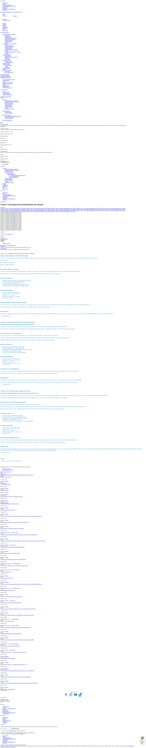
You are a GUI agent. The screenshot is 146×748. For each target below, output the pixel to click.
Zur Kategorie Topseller (4, 74)
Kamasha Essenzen (8, 47)
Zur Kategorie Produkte (4, 32)
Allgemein (5, 91)
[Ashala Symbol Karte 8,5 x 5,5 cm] (7, 652)
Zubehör (2, 474)
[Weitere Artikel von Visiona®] (2, 207)
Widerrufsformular (6, 711)
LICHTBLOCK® (6, 80)
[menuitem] (74, 2)
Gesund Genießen (8, 61)
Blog (4, 187)
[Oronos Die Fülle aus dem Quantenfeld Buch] (9, 670)
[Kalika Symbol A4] (4, 658)
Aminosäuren (7, 36)
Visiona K (7, 490)
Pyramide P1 (8, 484)
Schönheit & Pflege (8, 65)
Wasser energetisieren (9, 118)
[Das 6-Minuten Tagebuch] (5, 553)
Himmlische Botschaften (9, 46)
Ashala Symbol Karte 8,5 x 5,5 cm (20, 652)
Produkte (4, 168)
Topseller (4, 183)
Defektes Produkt (6, 706)
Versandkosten (20, 732)
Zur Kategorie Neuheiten (4, 75)
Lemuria (6, 50)
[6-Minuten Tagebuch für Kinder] (6, 547)
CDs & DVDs (7, 59)
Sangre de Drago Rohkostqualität (20, 559)
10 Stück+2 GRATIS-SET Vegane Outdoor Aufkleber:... (35, 540)
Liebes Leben (7, 71)
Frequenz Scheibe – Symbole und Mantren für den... (32, 516)
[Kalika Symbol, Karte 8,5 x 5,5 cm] (7, 664)
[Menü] (144, 736)
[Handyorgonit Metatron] (5, 503)
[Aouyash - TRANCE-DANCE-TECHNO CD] (9, 608)
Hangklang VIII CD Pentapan (15, 602)
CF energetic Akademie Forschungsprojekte (13, 116)
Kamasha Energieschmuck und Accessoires (13, 51)
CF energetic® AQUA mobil (17, 496)
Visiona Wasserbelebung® (10, 117)
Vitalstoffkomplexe (8, 41)
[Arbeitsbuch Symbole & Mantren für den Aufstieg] (10, 683)
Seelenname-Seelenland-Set (17, 633)
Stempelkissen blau (11, 590)
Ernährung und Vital (6, 60)
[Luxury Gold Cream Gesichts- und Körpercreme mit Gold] (11, 584)
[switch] (142, 743)
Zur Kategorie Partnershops (5, 77)
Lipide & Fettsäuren (8, 37)
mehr (29, 247)
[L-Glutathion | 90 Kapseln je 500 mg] (7, 565)
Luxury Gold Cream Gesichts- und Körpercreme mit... (32, 584)
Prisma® (4, 84)
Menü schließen (5, 164)
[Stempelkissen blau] (4, 590)
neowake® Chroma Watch (7, 83)
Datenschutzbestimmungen (11, 730)
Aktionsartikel (5, 185)
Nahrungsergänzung (6, 92)
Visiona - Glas (9, 571)
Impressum (5, 10)
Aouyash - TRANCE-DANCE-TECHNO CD (26, 608)
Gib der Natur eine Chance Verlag (11, 57)
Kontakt (4, 3)
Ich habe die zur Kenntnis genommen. (13, 730)
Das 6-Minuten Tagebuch (15, 553)
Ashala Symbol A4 (11, 509)
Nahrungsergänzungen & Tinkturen (9, 34)
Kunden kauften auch (14, 474)
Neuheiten (4, 184)
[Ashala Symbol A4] (4, 509)
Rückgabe (4, 709)
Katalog (4, 719)
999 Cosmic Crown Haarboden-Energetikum (26, 639)
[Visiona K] (2, 490)
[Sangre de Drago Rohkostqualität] (7, 559)
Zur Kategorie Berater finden (5, 96)
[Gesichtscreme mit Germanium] (6, 528)
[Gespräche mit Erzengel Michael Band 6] (8, 676)
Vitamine (6, 42)
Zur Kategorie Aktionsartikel (5, 76)
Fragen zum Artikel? (6, 468)
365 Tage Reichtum (6, 63)
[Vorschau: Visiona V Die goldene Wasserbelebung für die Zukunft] (12, 208)
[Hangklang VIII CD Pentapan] (5, 602)
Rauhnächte (7, 54)
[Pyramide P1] (3, 484)
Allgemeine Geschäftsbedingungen (9, 9)
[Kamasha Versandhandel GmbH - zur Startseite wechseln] (11, 12)
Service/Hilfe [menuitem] (8, 5)
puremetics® (7, 67)
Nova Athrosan (10, 621)
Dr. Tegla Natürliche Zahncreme (8, 79)
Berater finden (5, 2)
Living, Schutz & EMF (9, 72)
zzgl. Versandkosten (8, 234)
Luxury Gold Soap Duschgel (17, 596)
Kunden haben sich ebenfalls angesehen (26, 474)
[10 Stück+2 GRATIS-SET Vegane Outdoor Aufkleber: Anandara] (12, 540)
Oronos (6, 44)
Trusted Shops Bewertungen (11, 245)
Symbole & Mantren (8, 48)
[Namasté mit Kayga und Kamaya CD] (7, 522)
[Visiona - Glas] (3, 571)
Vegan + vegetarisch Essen (7, 94)
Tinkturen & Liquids (8, 40)
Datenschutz (5, 8)
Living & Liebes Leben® (7, 70)
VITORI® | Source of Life (7, 87)
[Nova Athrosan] (4, 621)
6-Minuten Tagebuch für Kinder (19, 547)
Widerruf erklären (6, 713)
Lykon (4, 81)
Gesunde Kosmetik (6, 64)
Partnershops (5, 186)
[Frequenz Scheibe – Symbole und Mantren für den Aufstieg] (11, 516)
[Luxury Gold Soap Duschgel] (6, 596)
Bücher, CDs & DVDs (7, 55)
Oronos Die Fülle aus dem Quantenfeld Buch (26, 670)
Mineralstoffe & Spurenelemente (11, 38)
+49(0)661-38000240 (4, 699)
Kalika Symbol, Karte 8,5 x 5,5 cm (20, 664)
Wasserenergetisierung (9, 62)
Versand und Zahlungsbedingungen (9, 5)
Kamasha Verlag (8, 56)
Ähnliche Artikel (7, 474)
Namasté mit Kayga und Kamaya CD (22, 522)
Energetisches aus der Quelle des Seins (10, 43)
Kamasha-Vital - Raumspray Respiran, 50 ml (26, 615)
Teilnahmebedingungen (7, 4)
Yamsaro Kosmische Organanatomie (11, 49)
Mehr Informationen (130, 745)
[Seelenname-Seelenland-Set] (6, 633)
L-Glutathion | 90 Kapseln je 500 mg (21, 565)
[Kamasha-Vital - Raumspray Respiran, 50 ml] (9, 615)
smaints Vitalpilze (6, 86)
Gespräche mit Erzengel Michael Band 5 (23, 627)
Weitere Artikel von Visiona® (8, 469)
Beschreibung (2, 245)
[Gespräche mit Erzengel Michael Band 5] (8, 627)
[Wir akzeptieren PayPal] (3, 201)
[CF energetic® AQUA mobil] (6, 496)
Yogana (6, 66)
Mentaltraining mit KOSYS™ (8, 82)
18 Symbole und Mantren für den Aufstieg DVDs (28, 534)
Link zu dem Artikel (4, 239)
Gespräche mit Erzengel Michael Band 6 (23, 676)
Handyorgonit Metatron (14, 503)
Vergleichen (3, 240)
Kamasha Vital (7, 35)
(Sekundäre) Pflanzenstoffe (10, 39)
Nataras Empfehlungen (9, 45)
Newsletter (5, 718)
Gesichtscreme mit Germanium (18, 528)
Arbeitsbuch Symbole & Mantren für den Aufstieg (29, 683)
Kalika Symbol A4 (11, 658)
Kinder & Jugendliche (7, 68)
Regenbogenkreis (6, 85)
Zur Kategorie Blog (4, 89)
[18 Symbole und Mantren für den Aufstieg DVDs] (9, 534)
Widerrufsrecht (5, 7)
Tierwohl (4, 69)
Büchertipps (7, 58)
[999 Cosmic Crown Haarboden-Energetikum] (9, 639)
